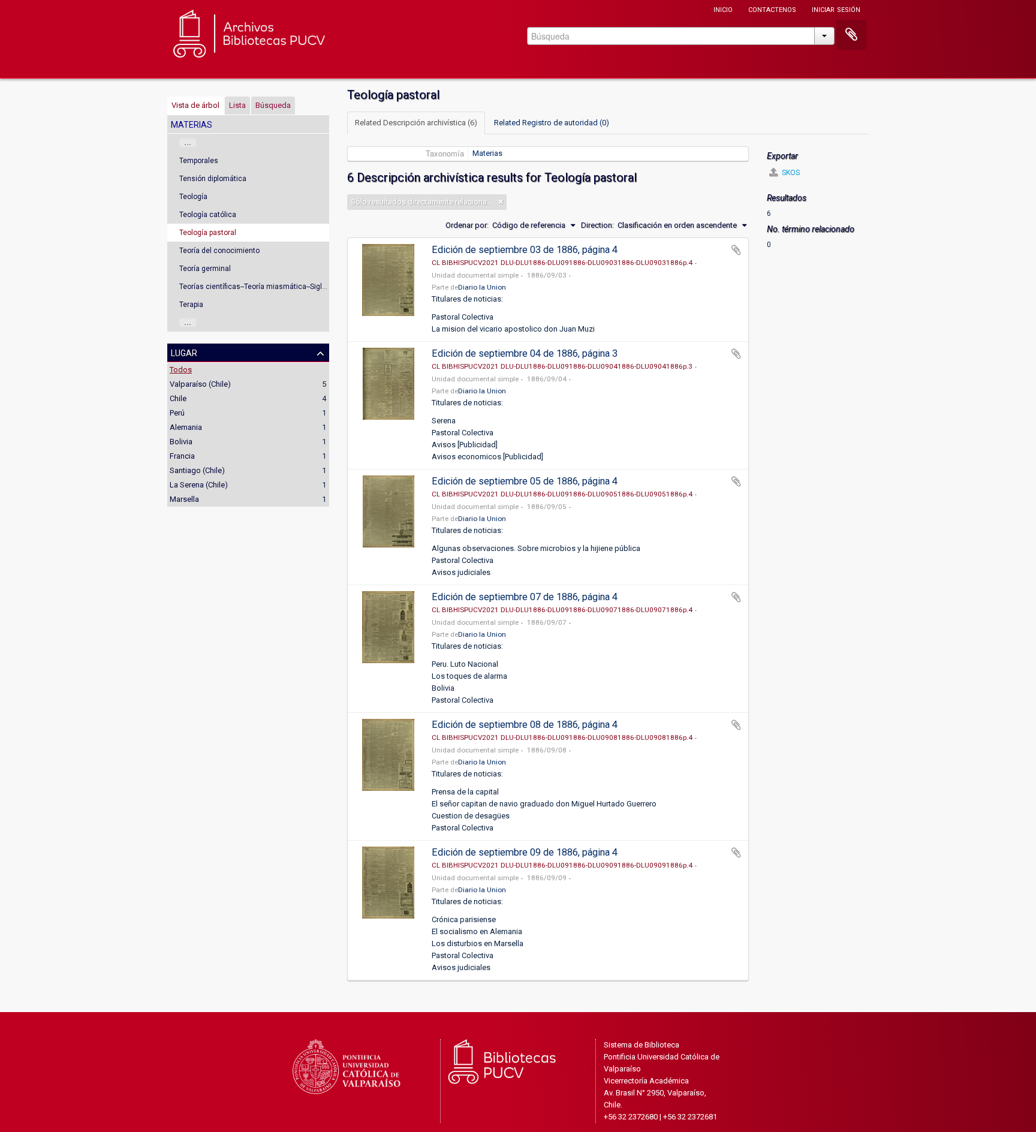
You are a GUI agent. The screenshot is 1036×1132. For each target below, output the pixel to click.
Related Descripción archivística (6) (416, 122)
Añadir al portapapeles (736, 250)
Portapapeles (851, 35)
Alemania (186, 427)
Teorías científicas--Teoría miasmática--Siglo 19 (257, 286)
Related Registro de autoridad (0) (551, 122)
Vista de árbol (195, 105)
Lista (237, 105)
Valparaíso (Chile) (200, 384)
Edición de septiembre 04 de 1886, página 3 (525, 353)
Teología (193, 196)
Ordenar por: (467, 225)
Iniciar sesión (836, 8)
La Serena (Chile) (199, 484)
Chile (178, 398)
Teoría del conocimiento (219, 250)
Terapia (191, 304)
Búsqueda (273, 105)
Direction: (597, 225)
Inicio (723, 8)
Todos (181, 369)
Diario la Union (482, 287)
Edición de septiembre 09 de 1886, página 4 (525, 852)
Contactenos (772, 8)
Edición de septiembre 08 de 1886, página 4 (525, 724)
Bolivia (181, 441)
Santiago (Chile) (197, 470)
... (187, 143)
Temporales (198, 160)
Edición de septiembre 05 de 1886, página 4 (525, 481)
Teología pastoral (207, 232)
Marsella (184, 499)
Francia (182, 455)
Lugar (184, 352)
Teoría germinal (205, 268)
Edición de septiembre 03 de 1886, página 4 (525, 249)
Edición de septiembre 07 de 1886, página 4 (525, 597)
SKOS (790, 172)
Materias (487, 153)
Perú (177, 412)
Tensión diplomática (212, 178)
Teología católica (207, 214)
